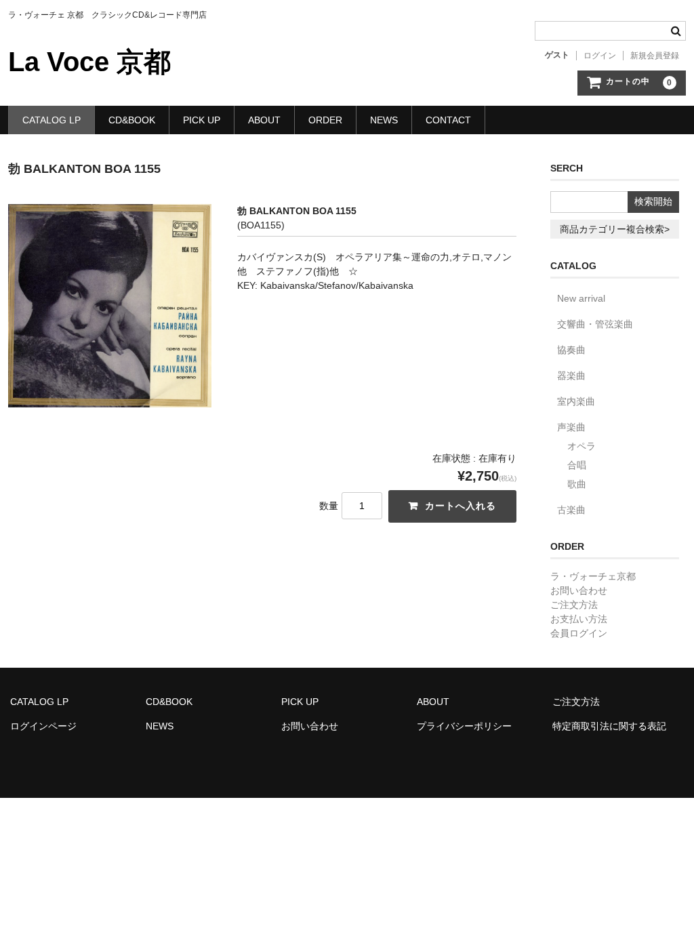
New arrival (581, 298)
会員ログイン (578, 633)
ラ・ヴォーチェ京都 (593, 576)
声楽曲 (571, 427)
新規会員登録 (654, 55)
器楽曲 (571, 375)
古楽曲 (571, 509)
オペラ (581, 446)
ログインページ (43, 726)
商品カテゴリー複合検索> (615, 229)
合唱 (576, 465)
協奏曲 (571, 349)
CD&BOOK (131, 120)
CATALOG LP (51, 120)
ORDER (325, 120)
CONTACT (448, 120)
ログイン (600, 55)
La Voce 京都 (89, 62)
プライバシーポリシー (464, 726)
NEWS (384, 120)
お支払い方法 (578, 618)
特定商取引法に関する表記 (609, 726)
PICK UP (201, 120)
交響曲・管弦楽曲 (595, 324)
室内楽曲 (576, 401)
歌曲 (576, 484)
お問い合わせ (578, 590)
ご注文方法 (574, 604)
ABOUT (264, 120)
